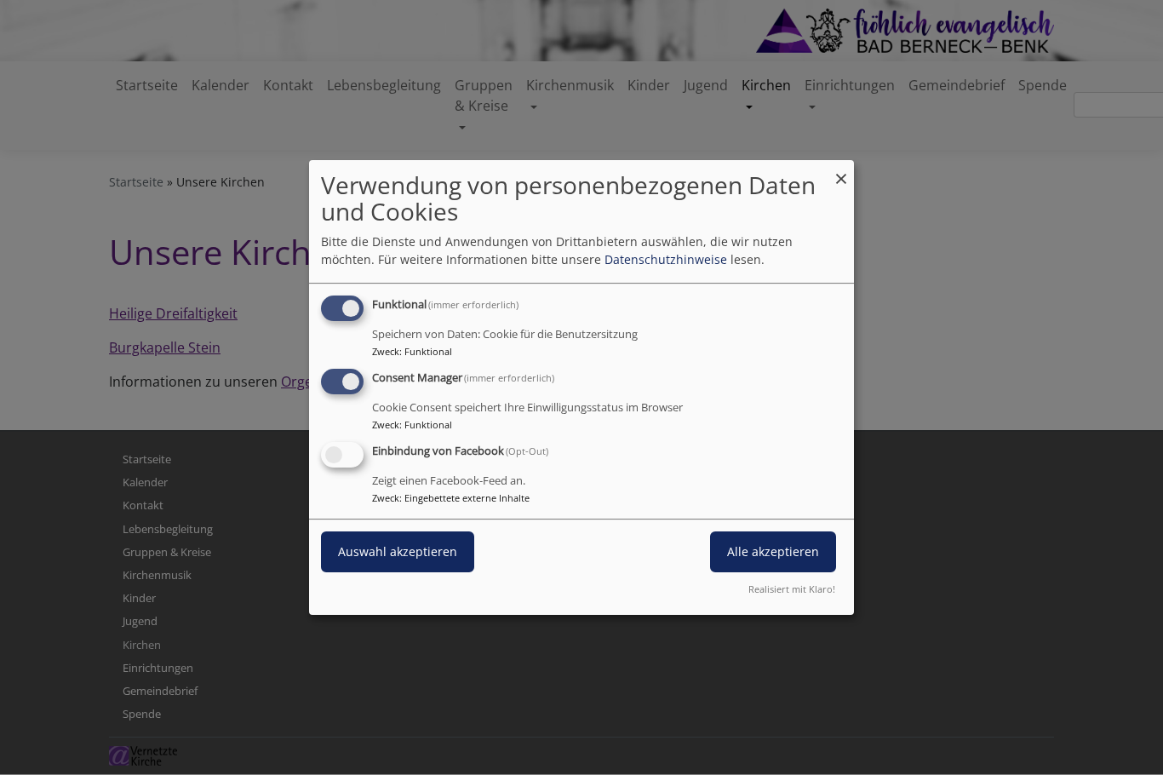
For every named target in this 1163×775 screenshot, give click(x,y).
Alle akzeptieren (773, 551)
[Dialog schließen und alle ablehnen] (841, 170)
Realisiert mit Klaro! (791, 589)
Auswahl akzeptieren (397, 551)
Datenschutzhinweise (665, 259)
